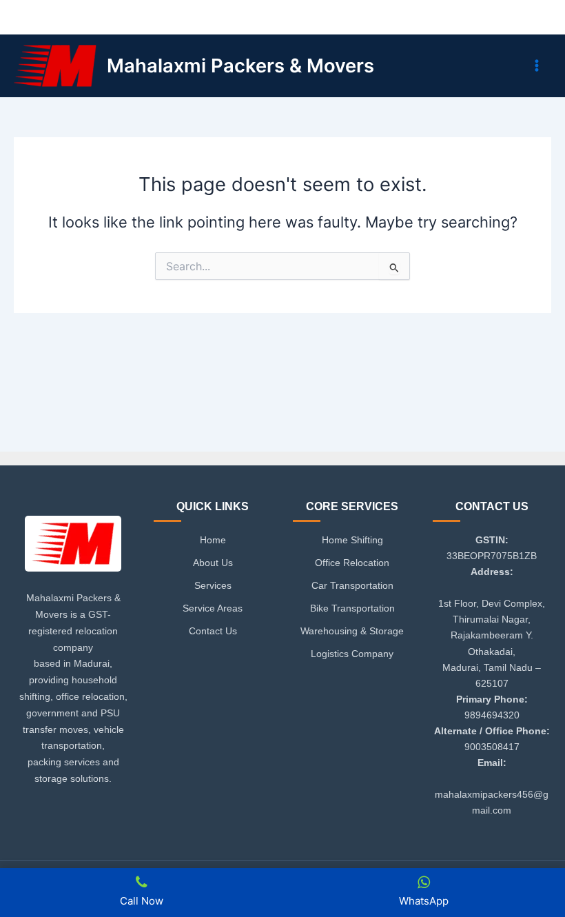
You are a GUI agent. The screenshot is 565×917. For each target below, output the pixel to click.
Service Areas (213, 608)
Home (213, 539)
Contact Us (213, 630)
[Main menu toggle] (536, 65)
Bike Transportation (352, 608)
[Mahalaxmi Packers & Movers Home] (73, 548)
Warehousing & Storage (352, 630)
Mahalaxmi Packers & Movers (240, 65)
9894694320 (492, 714)
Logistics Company (352, 653)
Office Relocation (352, 562)
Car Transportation (352, 585)
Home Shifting (352, 539)
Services (213, 585)
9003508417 (492, 746)
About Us (213, 562)
